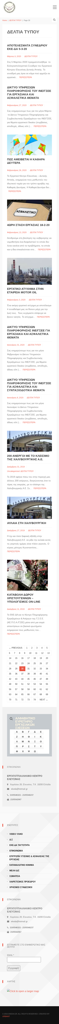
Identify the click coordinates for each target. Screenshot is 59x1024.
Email (10, 955)
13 (48, 653)
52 (28, 684)
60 (35, 689)
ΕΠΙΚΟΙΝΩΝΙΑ (16, 851)
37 (22, 674)
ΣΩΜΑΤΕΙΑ (14, 876)
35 (10, 674)
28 (10, 668)
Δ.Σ (11, 839)
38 (28, 674)
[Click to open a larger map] (23, 991)
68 (41, 694)
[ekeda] (9, 6)
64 (16, 694)
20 (47, 658)
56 (10, 689)
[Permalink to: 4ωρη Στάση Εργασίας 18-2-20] (29, 210)
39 (35, 674)
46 (35, 679)
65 (22, 694)
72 (22, 699)
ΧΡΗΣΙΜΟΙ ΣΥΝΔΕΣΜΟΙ (20, 887)
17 (28, 658)
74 (35, 699)
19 (41, 658)
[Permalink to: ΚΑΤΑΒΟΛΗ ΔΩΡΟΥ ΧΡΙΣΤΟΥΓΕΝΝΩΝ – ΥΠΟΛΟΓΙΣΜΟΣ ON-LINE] (27, 575)
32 (35, 668)
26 (41, 663)
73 (28, 699)
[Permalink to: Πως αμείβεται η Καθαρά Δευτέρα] (29, 144)
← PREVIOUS (15, 648)
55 (47, 684)
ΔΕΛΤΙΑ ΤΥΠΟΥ (15, 20)
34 (47, 668)
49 (10, 684)
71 (16, 699)
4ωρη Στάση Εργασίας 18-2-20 (28, 225)
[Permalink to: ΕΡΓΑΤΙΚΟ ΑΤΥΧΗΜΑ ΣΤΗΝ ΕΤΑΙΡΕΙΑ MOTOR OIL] (29, 271)
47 (41, 679)
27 (47, 663)
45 (28, 679)
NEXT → (44, 699)
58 (22, 689)
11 (36, 653)
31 (28, 668)
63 (10, 694)
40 (41, 674)
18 (35, 658)
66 (28, 694)
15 (16, 658)
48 (47, 679)
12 (42, 653)
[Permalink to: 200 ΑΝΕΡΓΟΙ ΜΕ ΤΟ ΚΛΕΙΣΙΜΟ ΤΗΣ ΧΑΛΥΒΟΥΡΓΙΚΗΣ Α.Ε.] (29, 441)
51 (22, 684)
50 (16, 684)
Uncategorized (13, 471)
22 (16, 663)
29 (16, 668)
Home (4, 20)
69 (47, 694)
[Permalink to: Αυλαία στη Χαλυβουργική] (29, 507)
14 (10, 658)
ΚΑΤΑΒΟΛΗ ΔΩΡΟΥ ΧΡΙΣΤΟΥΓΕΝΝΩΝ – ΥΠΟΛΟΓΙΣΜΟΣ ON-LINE (23, 598)
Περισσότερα (25, 77)
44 (22, 679)
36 (16, 674)
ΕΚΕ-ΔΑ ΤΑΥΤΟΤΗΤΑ (19, 845)
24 (28, 663)
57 (16, 689)
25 (35, 663)
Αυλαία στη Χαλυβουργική (26, 523)
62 (47, 689)
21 (10, 663)
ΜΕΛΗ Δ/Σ (14, 870)
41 (47, 674)
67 (35, 694)
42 (10, 679)
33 (41, 668)
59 (28, 689)
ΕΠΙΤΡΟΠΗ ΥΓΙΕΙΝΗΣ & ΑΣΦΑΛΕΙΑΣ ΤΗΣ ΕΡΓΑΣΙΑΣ (29, 858)
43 (16, 679)
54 (41, 684)
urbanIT (6, 1016)
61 (41, 689)
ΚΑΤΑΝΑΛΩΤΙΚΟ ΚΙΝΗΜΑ (21, 865)
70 (10, 699)
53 (35, 684)
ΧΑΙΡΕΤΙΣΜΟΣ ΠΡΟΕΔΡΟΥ (22, 882)
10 (30, 653)
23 (22, 663)
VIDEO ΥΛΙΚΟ (16, 834)
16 (22, 658)
